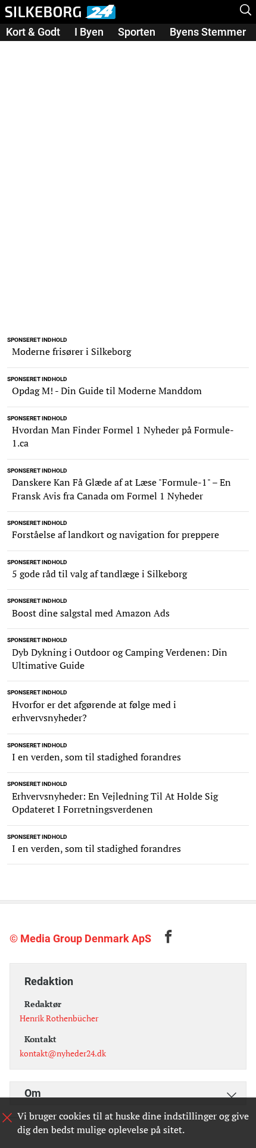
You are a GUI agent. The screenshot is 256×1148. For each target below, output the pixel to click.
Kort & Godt (33, 32)
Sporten (136, 32)
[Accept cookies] (7, 1117)
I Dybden (27, 48)
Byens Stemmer (208, 32)
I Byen (89, 32)
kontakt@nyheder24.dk (63, 1053)
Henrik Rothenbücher (59, 1018)
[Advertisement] (128, 198)
